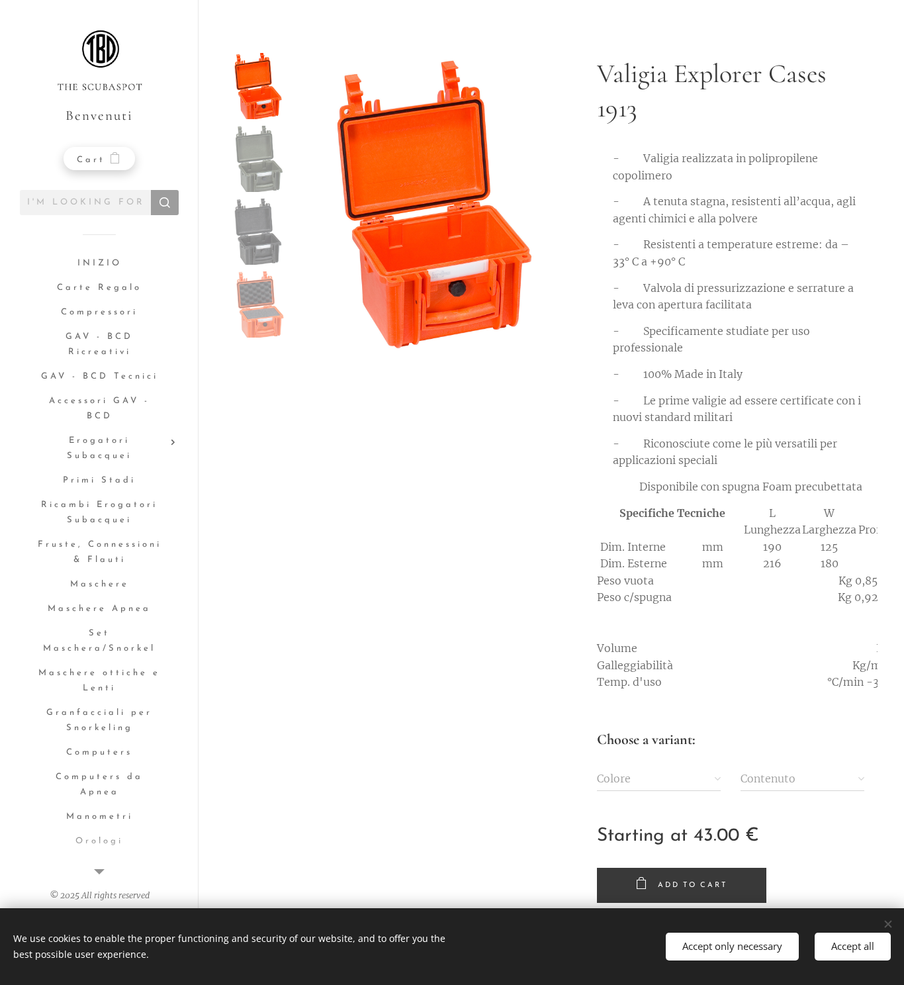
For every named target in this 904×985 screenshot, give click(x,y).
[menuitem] (99, 263)
